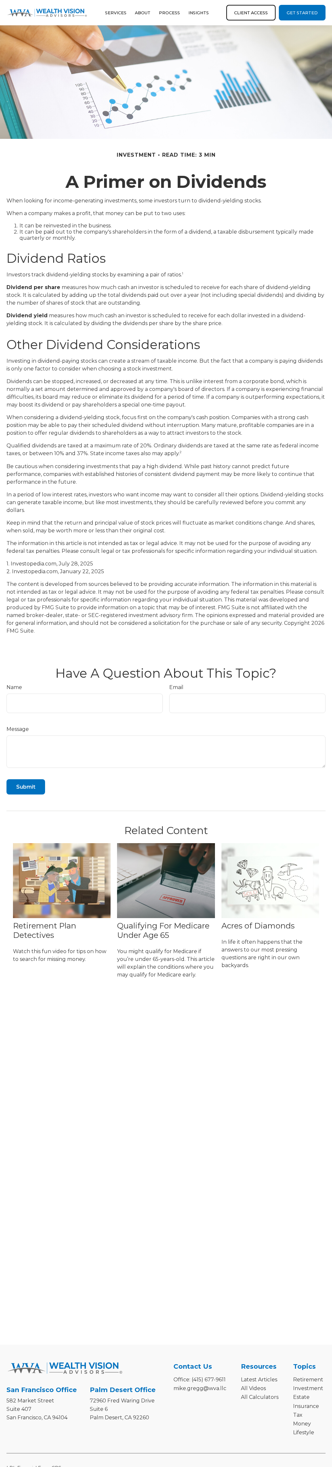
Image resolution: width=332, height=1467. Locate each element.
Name (14, 687)
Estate (301, 1397)
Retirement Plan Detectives (44, 930)
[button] (115, 12)
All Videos (253, 1388)
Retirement (308, 1379)
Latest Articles (259, 1379)
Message (17, 729)
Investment (308, 1388)
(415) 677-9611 (209, 1379)
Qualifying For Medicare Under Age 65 (163, 930)
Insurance (306, 1406)
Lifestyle (303, 1432)
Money (302, 1424)
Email (176, 687)
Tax (297, 1415)
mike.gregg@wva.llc (199, 1388)
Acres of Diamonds (258, 925)
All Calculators (260, 1397)
